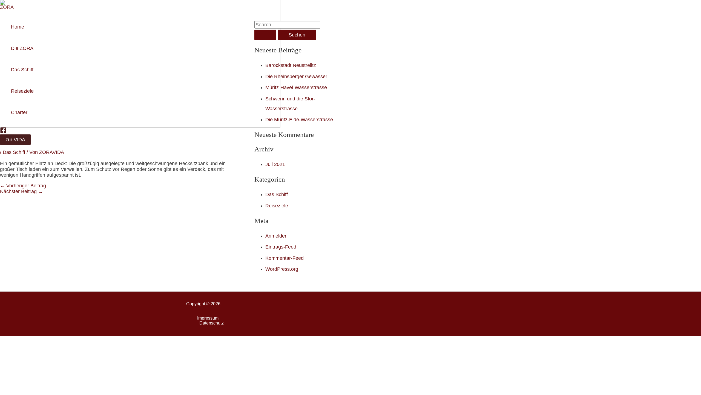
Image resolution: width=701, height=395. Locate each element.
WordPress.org (281, 269)
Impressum (208, 318)
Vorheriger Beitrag (23, 185)
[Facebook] (3, 132)
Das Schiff (14, 152)
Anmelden (276, 236)
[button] (15, 139)
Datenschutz (211, 323)
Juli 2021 (275, 164)
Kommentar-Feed (284, 258)
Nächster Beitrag (21, 191)
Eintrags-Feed (280, 247)
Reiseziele (276, 205)
